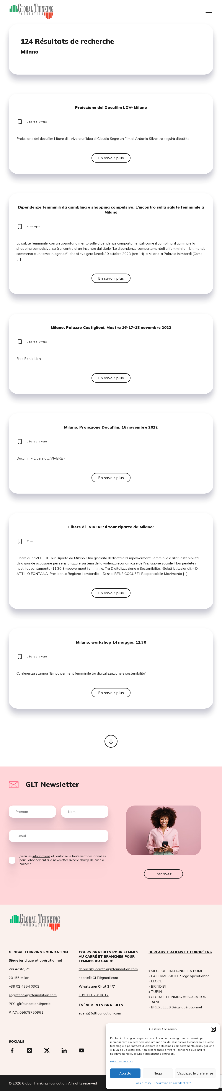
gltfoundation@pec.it (34, 1003)
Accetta (125, 1073)
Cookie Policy (142, 1082)
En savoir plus (111, 157)
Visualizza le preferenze (195, 1073)
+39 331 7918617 (94, 995)
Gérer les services (121, 1061)
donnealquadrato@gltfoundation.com (108, 969)
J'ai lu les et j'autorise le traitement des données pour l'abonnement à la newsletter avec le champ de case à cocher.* (63, 860)
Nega (157, 1073)
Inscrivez (163, 873)
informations (41, 856)
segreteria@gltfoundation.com (33, 995)
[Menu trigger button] (208, 10)
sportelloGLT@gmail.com (98, 977)
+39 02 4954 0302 (24, 986)
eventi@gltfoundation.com (100, 1013)
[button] (213, 1029)
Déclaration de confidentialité (172, 1082)
